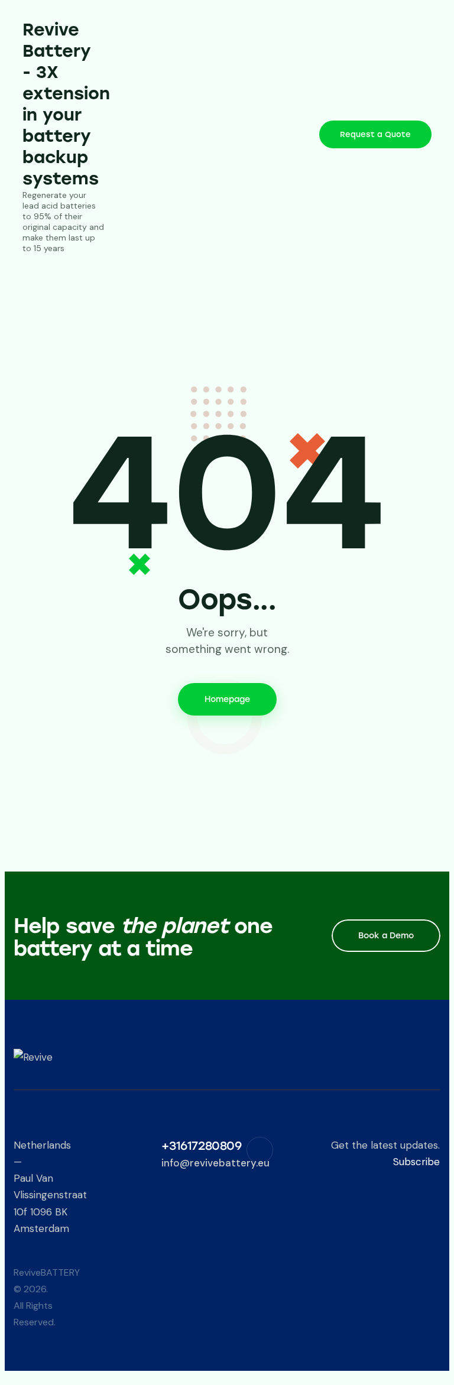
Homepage (227, 699)
